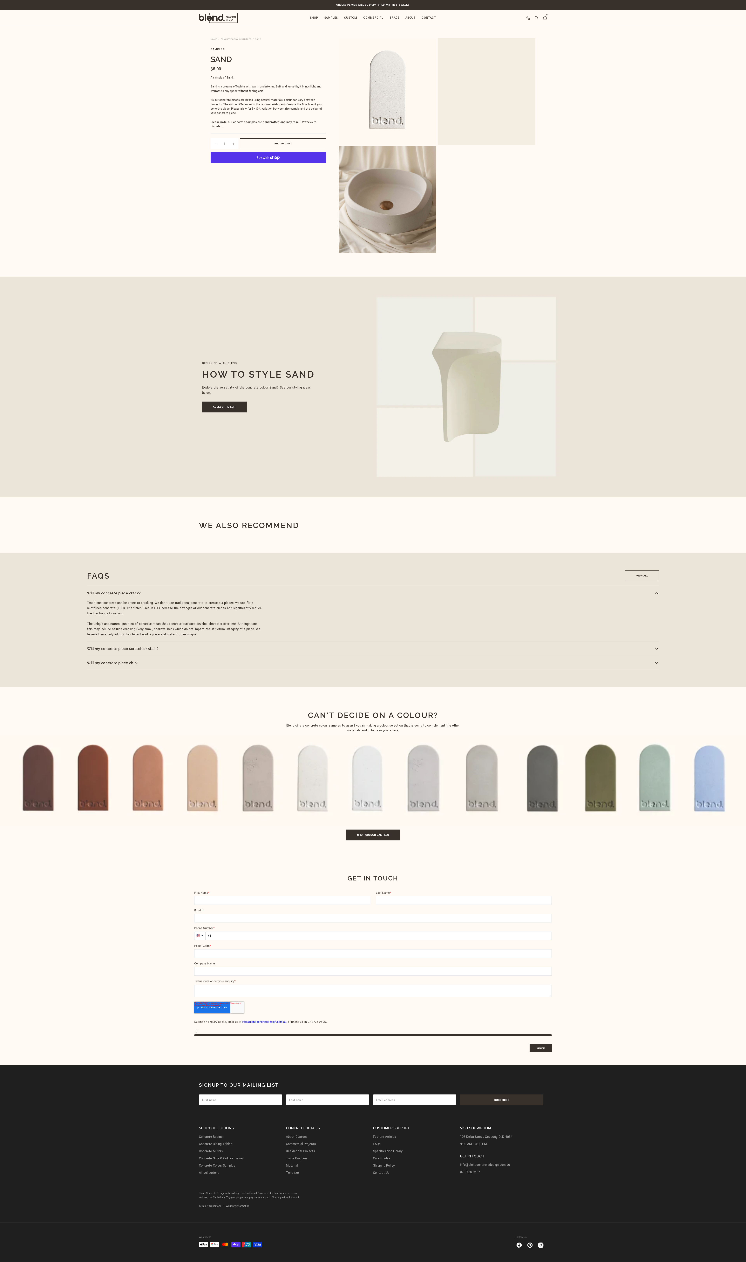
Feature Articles (384, 1136)
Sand (258, 39)
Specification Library (388, 1151)
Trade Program (296, 1158)
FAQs (377, 1144)
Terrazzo (292, 1172)
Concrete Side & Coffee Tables (221, 1158)
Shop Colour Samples (373, 835)
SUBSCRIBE (501, 1100)
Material (292, 1165)
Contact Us (381, 1172)
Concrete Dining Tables (215, 1144)
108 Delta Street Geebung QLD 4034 (486, 1136)
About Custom (296, 1136)
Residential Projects (300, 1151)
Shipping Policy (384, 1165)
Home (214, 39)
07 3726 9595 (470, 1172)
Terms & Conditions (210, 1206)
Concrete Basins (211, 1136)
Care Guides (381, 1158)
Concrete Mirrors (211, 1151)
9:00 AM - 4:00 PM (473, 1144)
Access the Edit (224, 407)
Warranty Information (237, 1206)
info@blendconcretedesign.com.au (485, 1164)
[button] (528, 18)
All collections (209, 1172)
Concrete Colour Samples (236, 39)
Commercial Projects (301, 1144)
